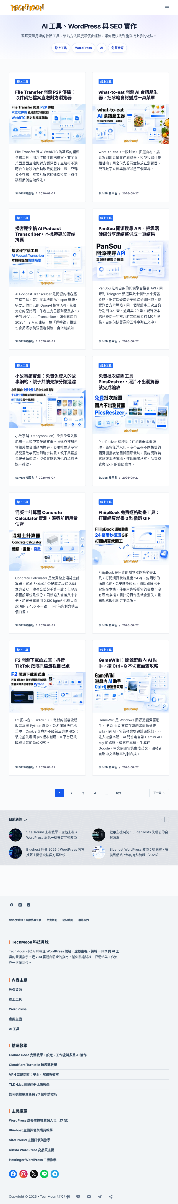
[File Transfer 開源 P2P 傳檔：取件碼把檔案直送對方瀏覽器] (47, 124)
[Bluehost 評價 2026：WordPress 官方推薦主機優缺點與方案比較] (15, 852)
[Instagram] (28, 905)
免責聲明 (52, 920)
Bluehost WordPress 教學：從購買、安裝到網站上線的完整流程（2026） (139, 852)
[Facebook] (11, 905)
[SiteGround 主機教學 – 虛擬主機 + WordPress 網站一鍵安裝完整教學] (15, 835)
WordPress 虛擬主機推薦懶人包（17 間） (39, 1120)
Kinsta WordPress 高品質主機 (31, 1150)
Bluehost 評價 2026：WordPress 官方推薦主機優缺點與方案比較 (55, 852)
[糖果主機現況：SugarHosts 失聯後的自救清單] (98, 835)
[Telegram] (55, 1174)
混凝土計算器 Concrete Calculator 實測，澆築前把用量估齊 (46, 518)
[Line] (78, 1196)
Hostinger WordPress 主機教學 (32, 1160)
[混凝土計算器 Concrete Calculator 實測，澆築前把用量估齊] (47, 550)
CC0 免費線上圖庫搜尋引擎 (25, 920)
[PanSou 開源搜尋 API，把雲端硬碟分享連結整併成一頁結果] (130, 260)
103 (118, 793)
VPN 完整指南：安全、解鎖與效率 (34, 1074)
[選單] (167, 8)
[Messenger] (89, 1196)
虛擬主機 (15, 1019)
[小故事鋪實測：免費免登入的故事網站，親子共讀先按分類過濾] (47, 408)
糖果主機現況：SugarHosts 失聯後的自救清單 (139, 835)
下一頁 (157, 793)
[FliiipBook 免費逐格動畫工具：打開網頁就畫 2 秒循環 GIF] (130, 545)
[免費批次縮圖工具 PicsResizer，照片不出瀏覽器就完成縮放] (130, 414)
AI (101, 48)
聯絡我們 (83, 920)
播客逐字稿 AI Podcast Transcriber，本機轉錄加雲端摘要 (45, 234)
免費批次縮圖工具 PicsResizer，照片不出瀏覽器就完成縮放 (129, 382)
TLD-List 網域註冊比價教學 (29, 1084)
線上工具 (61, 48)
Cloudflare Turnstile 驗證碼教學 (33, 1065)
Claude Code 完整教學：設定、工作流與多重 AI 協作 (48, 1055)
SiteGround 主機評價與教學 (29, 1140)
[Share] (110, 1196)
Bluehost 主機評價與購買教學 (31, 1130)
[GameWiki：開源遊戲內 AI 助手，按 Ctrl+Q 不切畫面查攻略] (130, 692)
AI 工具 (14, 1029)
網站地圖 (68, 920)
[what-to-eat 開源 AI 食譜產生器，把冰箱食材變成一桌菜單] (130, 124)
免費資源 (117, 48)
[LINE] (44, 1174)
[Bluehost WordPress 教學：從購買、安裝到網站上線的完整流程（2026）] (98, 852)
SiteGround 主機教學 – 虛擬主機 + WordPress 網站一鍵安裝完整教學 (51, 835)
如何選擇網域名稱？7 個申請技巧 (33, 1094)
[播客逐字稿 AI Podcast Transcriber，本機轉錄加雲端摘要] (47, 266)
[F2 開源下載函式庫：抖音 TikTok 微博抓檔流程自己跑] (47, 692)
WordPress (83, 48)
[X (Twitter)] (20, 905)
